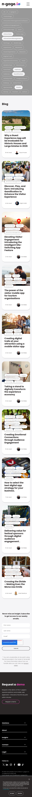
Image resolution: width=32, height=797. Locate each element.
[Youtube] (20, 766)
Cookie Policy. (6, 789)
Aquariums (7, 47)
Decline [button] (20, 793)
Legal (4, 752)
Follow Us (5, 761)
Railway (6, 83)
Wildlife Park (7, 65)
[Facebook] (16, 766)
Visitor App (19, 34)
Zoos (19, 30)
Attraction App (8, 30)
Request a (13, 684)
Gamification (18, 74)
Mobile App (17, 43)
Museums (18, 47)
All (4, 12)
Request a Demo (10, 702)
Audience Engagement (11, 25)
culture (24, 92)
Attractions (8, 34)
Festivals (18, 70)
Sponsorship (7, 87)
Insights (5, 737)
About (4, 730)
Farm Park (7, 70)
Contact (5, 745)
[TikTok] (24, 766)
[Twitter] (4, 766)
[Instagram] (12, 766)
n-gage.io (12, 12)
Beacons (22, 52)
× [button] (28, 779)
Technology (7, 16)
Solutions (5, 723)
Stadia (18, 87)
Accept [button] (12, 793)
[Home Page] (11, 4)
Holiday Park (7, 78)
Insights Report (21, 78)
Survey (5, 92)
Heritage (6, 43)
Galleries (6, 74)
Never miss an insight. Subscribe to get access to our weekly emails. (16, 616)
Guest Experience (9, 52)
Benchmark (20, 65)
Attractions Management (12, 38)
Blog (5, 104)
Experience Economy (10, 61)
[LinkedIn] (8, 766)
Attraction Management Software (15, 21)
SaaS (23, 61)
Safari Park (17, 83)
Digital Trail (7, 56)
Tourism (15, 92)
